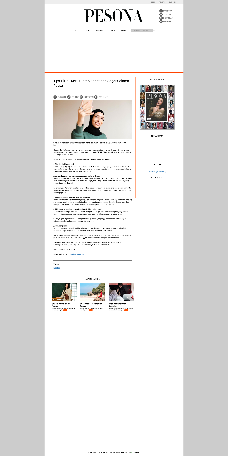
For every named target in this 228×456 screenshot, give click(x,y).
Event (124, 31)
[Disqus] (92, 349)
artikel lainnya (93, 279)
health (56, 268)
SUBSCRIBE (172, 2)
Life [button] (76, 31)
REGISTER (162, 2)
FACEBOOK (165, 11)
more (65, 310)
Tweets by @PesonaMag (156, 172)
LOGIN (153, 2)
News (87, 31)
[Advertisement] (114, 51)
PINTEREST (165, 22)
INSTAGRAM (165, 18)
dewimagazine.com (77, 254)
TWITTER (165, 14)
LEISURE (112, 31)
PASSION (99, 31)
